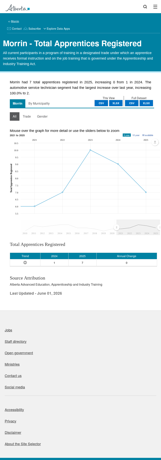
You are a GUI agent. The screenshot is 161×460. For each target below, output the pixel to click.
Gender (42, 116)
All (14, 116)
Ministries (12, 364)
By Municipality (39, 103)
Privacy (10, 420)
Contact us (13, 375)
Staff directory (16, 341)
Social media (15, 386)
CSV (131, 103)
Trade (27, 116)
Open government (19, 352)
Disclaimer (13, 432)
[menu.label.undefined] (154, 142)
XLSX (146, 103)
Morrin (15, 21)
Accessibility (14, 409)
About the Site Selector (23, 443)
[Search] (145, 6)
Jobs (8, 329)
